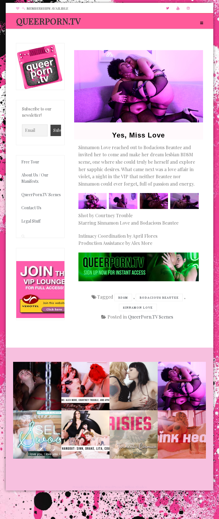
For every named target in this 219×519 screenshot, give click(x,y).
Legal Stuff (30, 221)
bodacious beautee (159, 297)
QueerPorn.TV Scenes (150, 317)
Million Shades (135, 487)
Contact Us (31, 207)
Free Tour (30, 162)
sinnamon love (138, 307)
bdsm (123, 297)
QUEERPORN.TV (48, 21)
